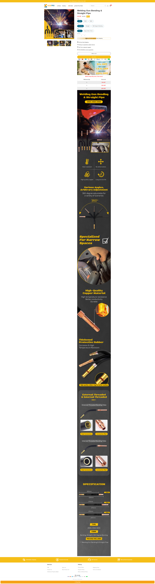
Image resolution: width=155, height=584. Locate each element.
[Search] (105, 6)
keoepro (81, 579)
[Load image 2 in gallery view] (56, 43)
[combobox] (98, 6)
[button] (64, 6)
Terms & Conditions (97, 569)
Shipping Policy (96, 567)
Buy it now (94, 57)
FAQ (48, 567)
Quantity (78, 33)
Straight (87, 26)
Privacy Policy (81, 567)
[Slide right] (73, 43)
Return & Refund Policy (83, 571)
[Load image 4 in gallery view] (68, 43)
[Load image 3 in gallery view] (62, 43)
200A (79, 21)
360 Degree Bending (98, 26)
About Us (64, 567)
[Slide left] (45, 43)
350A (85, 21)
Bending (80, 26)
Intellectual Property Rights (53, 571)
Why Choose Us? (65, 569)
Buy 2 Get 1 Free (88, 30)
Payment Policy (81, 569)
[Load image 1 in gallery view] (50, 43)
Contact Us (49, 569)
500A (91, 21)
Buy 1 (79, 30)
